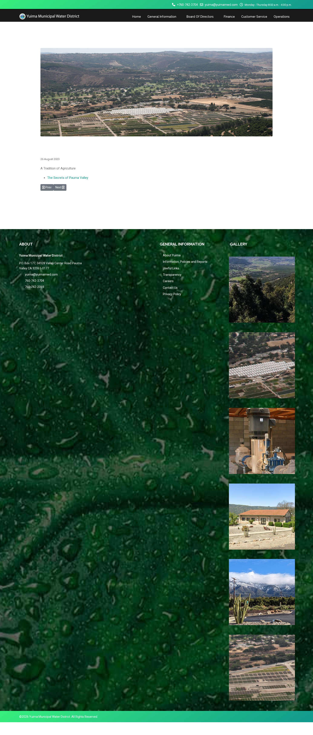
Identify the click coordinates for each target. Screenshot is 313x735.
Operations (282, 16)
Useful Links (171, 268)
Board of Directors (200, 16)
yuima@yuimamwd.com (221, 4)
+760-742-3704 (187, 4)
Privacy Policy (172, 294)
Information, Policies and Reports (185, 261)
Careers (168, 281)
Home (136, 16)
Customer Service (254, 16)
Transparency (172, 274)
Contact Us (170, 287)
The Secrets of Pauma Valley (67, 178)
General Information (161, 16)
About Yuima (172, 255)
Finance (229, 16)
